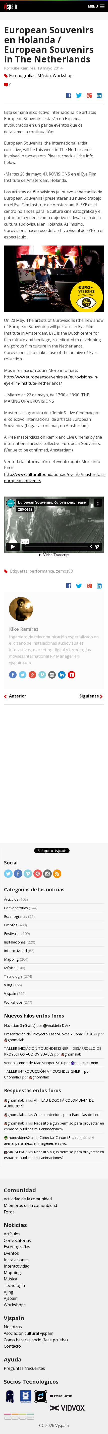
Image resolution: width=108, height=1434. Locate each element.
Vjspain (10, 993)
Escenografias (22, 75)
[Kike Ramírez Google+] (33, 674)
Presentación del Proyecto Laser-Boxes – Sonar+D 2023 (50, 1034)
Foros (9, 1212)
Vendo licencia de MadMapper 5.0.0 (33, 1062)
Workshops (64, 75)
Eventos (10, 925)
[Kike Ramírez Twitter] (23, 674)
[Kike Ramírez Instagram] (52, 674)
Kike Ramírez (23, 629)
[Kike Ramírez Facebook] (13, 674)
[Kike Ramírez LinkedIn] (62, 674)
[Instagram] (47, 873)
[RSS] (57, 873)
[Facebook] (18, 873)
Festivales (12, 933)
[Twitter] (8, 873)
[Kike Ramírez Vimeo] (42, 674)
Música (44, 75)
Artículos (11, 899)
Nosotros (13, 1327)
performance (41, 571)
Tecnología (13, 976)
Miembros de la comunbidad (30, 1205)
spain (10, 6)
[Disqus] (54, 775)
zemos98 (64, 571)
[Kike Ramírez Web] (71, 674)
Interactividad (15, 950)
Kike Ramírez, (24, 68)
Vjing (8, 985)
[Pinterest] (37, 873)
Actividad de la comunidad (28, 1199)
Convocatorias (16, 907)
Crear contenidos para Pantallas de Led (66, 1114)
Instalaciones (15, 942)
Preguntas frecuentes (24, 1368)
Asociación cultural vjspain (28, 1333)
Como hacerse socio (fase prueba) (36, 1340)
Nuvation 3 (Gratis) (19, 1025)
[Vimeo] (28, 873)
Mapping (11, 959)
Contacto (12, 1346)
